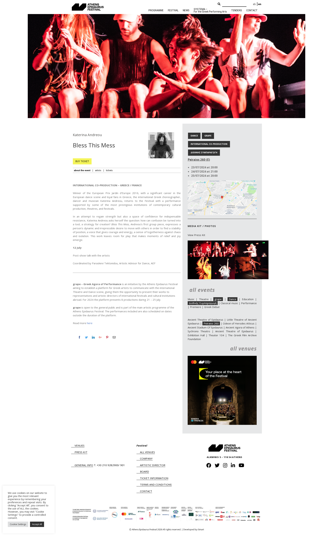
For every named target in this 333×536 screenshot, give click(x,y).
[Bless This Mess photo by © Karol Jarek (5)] (251, 258)
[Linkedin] (93, 337)
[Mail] (114, 337)
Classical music (229, 303)
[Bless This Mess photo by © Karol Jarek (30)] (228, 242)
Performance (249, 303)
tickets (109, 170)
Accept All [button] (37, 524)
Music (191, 299)
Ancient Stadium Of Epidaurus (205, 327)
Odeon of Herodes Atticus (238, 323)
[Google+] (100, 337)
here (89, 323)
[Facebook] (79, 337)
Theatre (204, 299)
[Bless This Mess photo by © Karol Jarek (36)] (204, 242)
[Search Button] (219, 4)
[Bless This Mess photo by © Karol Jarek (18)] (228, 258)
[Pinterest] (107, 337)
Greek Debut (212, 307)
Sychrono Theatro (199, 331)
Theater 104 (216, 335)
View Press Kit (196, 235)
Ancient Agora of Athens (240, 327)
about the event (82, 170)
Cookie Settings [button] (18, 524)
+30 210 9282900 (107, 465)
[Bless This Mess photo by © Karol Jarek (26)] (251, 242)
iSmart (201, 529)
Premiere (195, 307)
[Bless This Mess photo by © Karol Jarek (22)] (204, 258)
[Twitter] (86, 337)
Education (248, 299)
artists (98, 170)
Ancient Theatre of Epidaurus (205, 319)
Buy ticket (82, 161)
